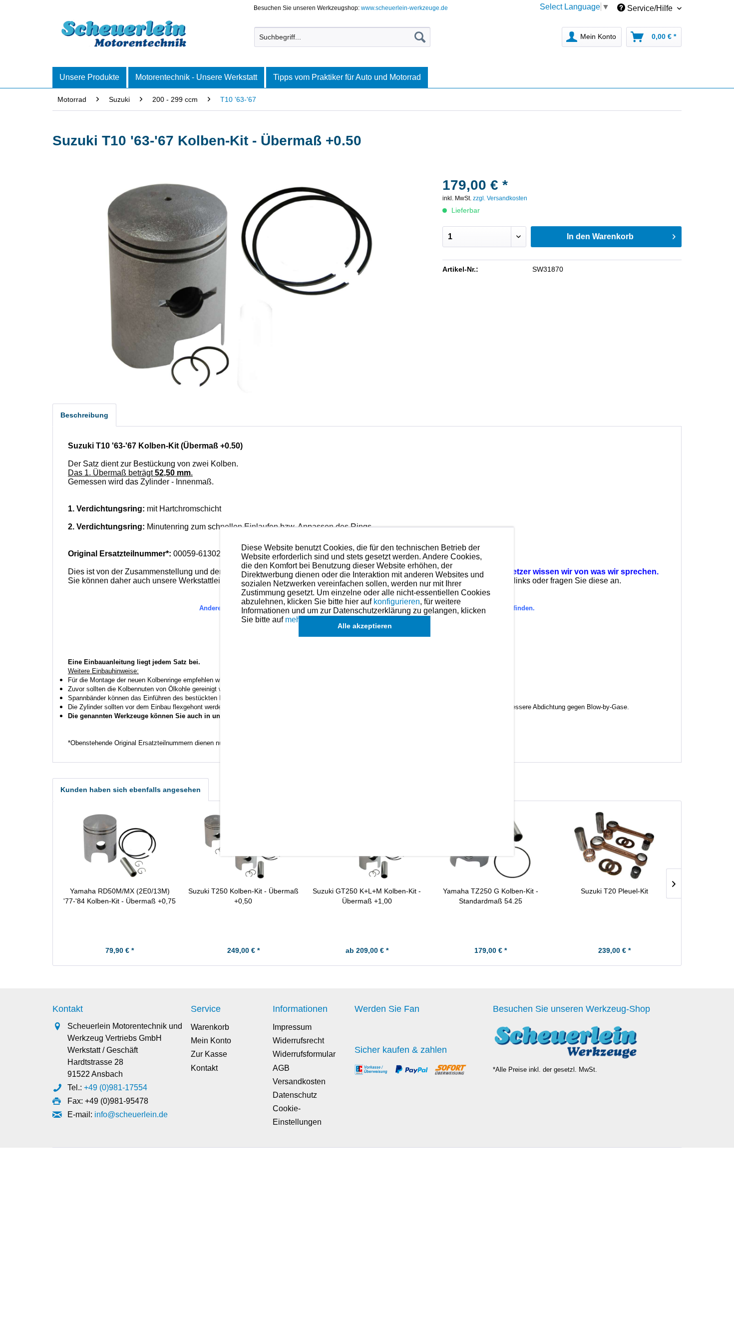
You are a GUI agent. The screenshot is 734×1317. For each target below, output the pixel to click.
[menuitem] (342, 37)
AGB (281, 1068)
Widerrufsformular (304, 1054)
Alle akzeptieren (365, 626)
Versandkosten (299, 1081)
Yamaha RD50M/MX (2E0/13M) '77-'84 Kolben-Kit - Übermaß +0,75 (119, 896)
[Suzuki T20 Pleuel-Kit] (614, 846)
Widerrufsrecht (298, 1040)
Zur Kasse (209, 1054)
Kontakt (204, 1068)
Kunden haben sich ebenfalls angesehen (130, 790)
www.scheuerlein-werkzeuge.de (404, 7)
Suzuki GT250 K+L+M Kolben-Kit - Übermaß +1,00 (367, 896)
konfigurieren (396, 601)
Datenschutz (295, 1095)
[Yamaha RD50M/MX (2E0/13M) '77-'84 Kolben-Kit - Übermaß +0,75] (120, 846)
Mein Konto (211, 1040)
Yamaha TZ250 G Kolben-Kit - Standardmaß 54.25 (490, 896)
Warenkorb (210, 1027)
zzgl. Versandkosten (500, 198)
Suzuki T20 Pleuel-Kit (614, 891)
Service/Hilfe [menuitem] (650, 8)
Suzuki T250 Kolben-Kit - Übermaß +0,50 (243, 896)
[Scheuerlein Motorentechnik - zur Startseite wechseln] (123, 34)
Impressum (292, 1027)
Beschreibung (84, 415)
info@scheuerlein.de (131, 1114)
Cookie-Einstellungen (297, 1115)
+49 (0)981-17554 (115, 1087)
